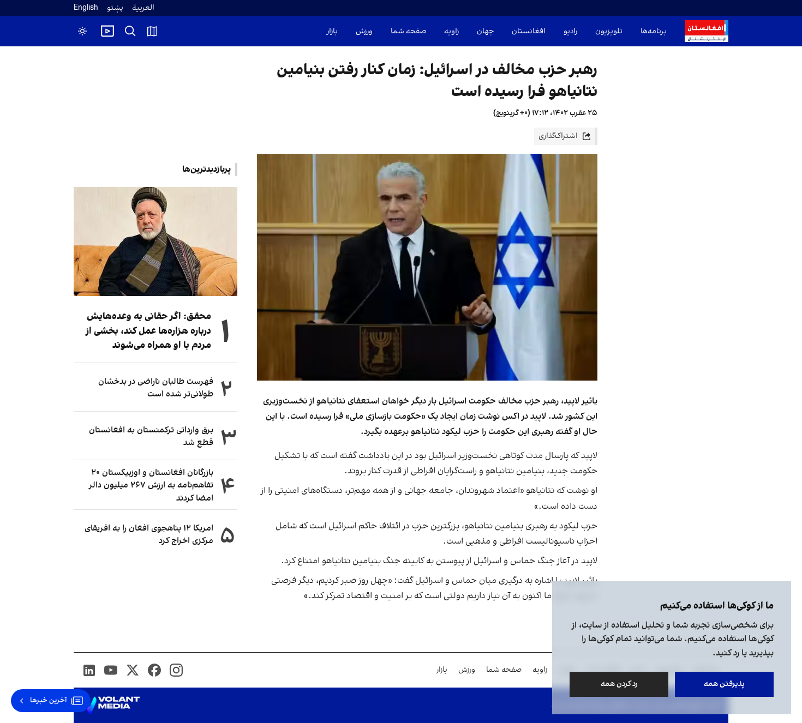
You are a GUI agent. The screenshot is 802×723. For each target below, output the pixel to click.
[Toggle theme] (82, 31)
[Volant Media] (111, 705)
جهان (485, 31)
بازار (332, 31)
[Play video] (107, 31)
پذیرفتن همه (724, 684)
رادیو (570, 31)
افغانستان (529, 31)
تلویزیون (609, 31)
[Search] (130, 31)
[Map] (152, 31)
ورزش (364, 31)
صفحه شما (408, 31)
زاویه (451, 31)
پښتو (115, 8)
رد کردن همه (619, 684)
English (86, 8)
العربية (143, 8)
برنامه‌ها (654, 31)
